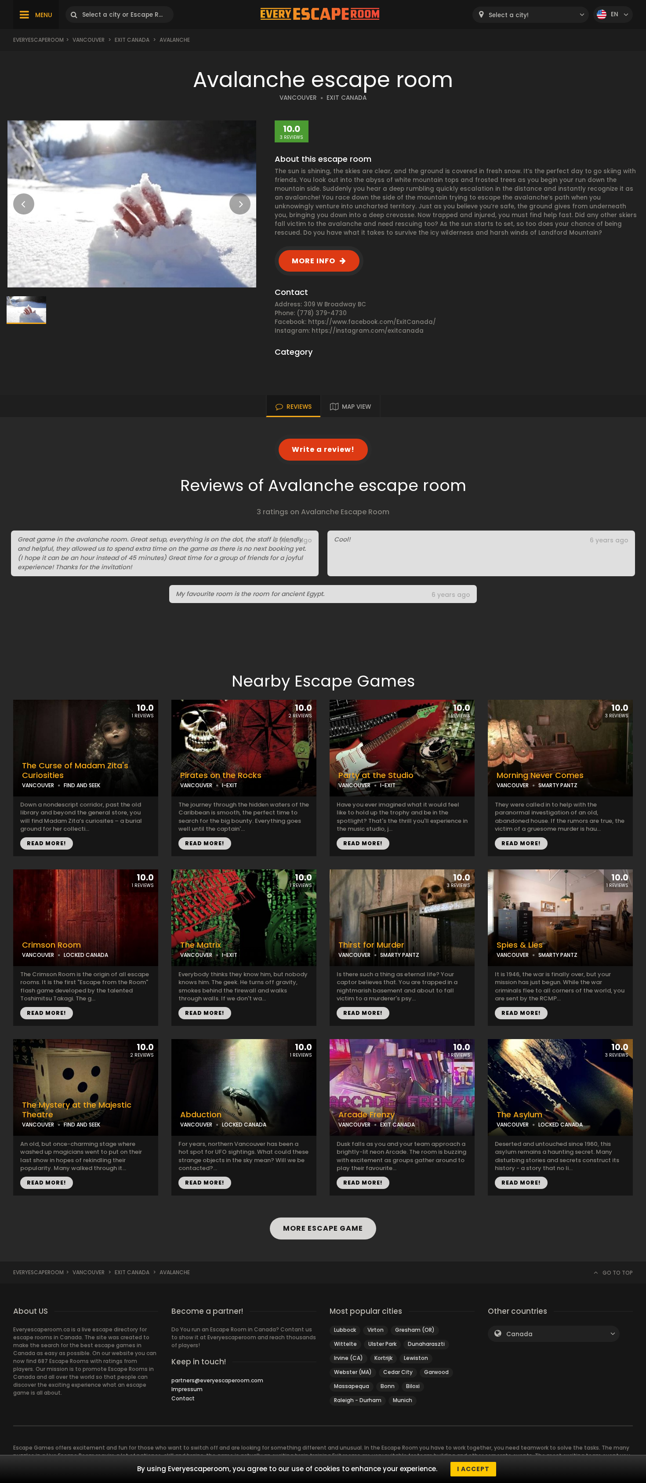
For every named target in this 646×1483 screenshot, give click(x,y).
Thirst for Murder (371, 945)
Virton (375, 1330)
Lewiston (416, 1358)
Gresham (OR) (415, 1330)
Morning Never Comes (540, 775)
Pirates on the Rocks (220, 775)
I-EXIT (229, 785)
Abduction (200, 1115)
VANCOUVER (298, 98)
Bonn (388, 1386)
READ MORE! (46, 843)
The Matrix (200, 945)
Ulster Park (382, 1344)
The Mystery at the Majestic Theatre (76, 1110)
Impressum (187, 1389)
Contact (183, 1398)
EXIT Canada (132, 40)
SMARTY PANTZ (557, 785)
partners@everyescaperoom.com (217, 1380)
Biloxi (413, 1386)
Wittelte (345, 1344)
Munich (402, 1400)
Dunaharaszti (426, 1344)
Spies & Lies (520, 945)
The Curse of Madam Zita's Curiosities (75, 771)
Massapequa (351, 1386)
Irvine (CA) (348, 1358)
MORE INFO (313, 261)
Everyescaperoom (38, 40)
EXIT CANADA (347, 98)
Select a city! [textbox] (509, 15)
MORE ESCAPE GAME (323, 1228)
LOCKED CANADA (86, 955)
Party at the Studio (376, 775)
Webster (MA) (353, 1372)
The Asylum (519, 1115)
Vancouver (89, 40)
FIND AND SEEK (82, 785)
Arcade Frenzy (366, 1115)
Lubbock (345, 1330)
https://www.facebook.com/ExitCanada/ (372, 322)
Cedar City (398, 1372)
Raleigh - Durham (357, 1400)
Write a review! (323, 449)
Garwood (436, 1372)
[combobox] (530, 15)
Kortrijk (383, 1358)
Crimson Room (51, 945)
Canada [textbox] (519, 1334)
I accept (473, 1469)
